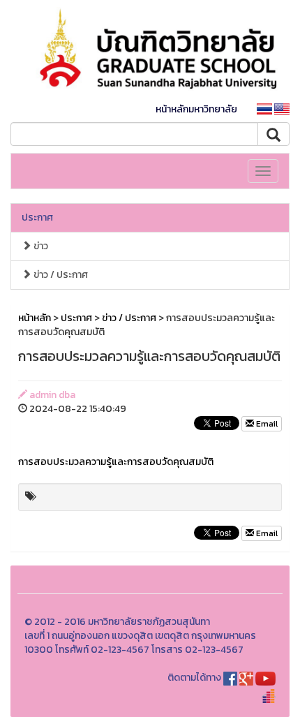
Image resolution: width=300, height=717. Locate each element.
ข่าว (39, 246)
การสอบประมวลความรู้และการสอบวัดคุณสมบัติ (115, 461)
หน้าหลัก (34, 318)
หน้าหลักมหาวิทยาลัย (196, 109)
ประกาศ (37, 217)
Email (266, 423)
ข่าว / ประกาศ (59, 274)
